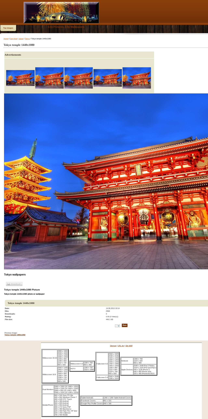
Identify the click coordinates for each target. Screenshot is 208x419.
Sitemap (113, 346)
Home (6, 39)
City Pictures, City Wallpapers (66, 27)
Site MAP (129, 346)
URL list (121, 346)
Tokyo (27, 39)
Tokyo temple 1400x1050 (15, 335)
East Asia (13, 39)
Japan (21, 39)
